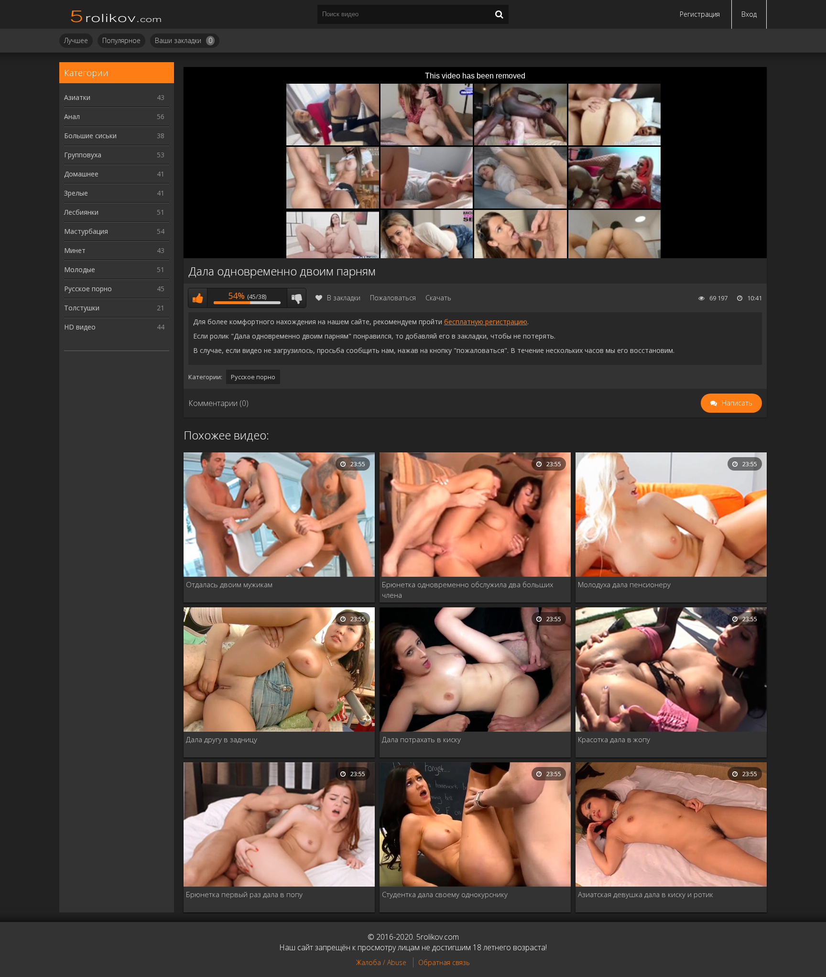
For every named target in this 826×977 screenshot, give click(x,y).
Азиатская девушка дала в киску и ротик (645, 894)
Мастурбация (114, 231)
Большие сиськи (114, 135)
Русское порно (114, 288)
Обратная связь (444, 962)
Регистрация (700, 14)
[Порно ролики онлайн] (116, 14)
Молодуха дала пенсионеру (624, 584)
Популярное (121, 40)
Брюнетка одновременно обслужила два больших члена (467, 590)
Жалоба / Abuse (381, 962)
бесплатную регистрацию (485, 321)
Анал (114, 116)
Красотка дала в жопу (614, 739)
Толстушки (114, 307)
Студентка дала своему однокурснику (445, 894)
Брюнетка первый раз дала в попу (244, 894)
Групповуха (114, 154)
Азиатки (114, 97)
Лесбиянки (114, 212)
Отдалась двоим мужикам (229, 584)
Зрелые (114, 193)
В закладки (343, 297)
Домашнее (114, 173)
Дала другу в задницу (221, 739)
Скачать (438, 297)
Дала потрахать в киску (421, 739)
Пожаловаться (393, 297)
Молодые (114, 269)
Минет (114, 250)
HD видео (114, 326)
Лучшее (76, 40)
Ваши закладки (183, 40)
